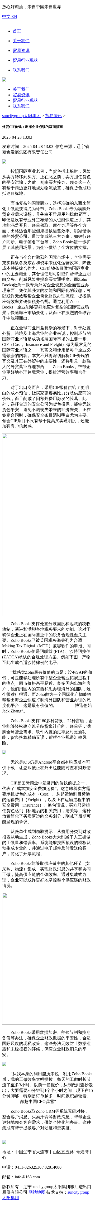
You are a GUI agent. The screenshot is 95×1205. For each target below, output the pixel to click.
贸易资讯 (21, 95)
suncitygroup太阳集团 (21, 115)
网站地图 (36, 1192)
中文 (6, 16)
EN (14, 16)
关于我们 (21, 89)
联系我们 (21, 106)
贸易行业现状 (25, 100)
